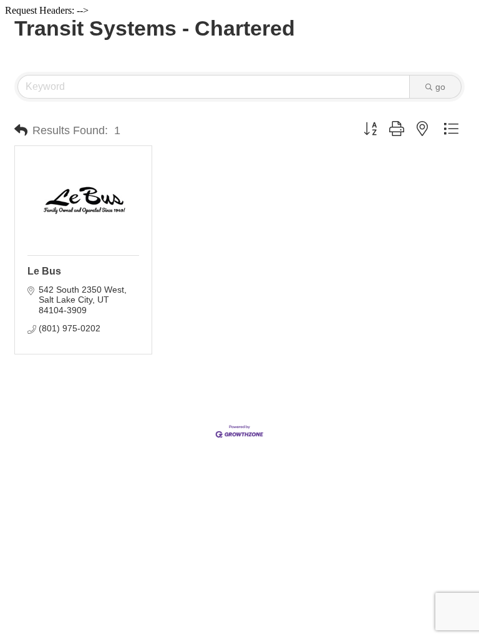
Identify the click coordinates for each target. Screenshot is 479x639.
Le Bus (44, 271)
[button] (20, 130)
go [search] (440, 87)
